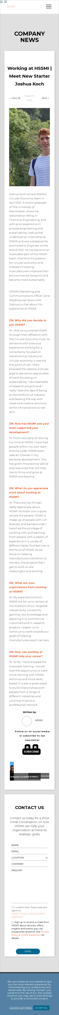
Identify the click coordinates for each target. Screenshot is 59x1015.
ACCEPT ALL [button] (41, 1008)
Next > (45, 98)
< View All (15, 98)
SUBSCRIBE (31, 751)
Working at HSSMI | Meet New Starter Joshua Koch (29, 76)
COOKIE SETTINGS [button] (21, 1008)
